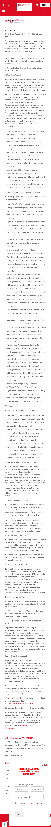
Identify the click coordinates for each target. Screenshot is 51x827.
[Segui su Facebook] (3, 5)
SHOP (45, 5)
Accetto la (30, 803)
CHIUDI (45, 765)
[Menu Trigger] (44, 14)
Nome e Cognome (24, 784)
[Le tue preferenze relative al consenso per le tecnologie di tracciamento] (4, 824)
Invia (19, 814)
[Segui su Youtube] (3, 11)
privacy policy (35, 803)
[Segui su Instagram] (8, 5)
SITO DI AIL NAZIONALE (15, 756)
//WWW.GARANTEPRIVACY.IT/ (21, 703)
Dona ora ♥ (23, 6)
